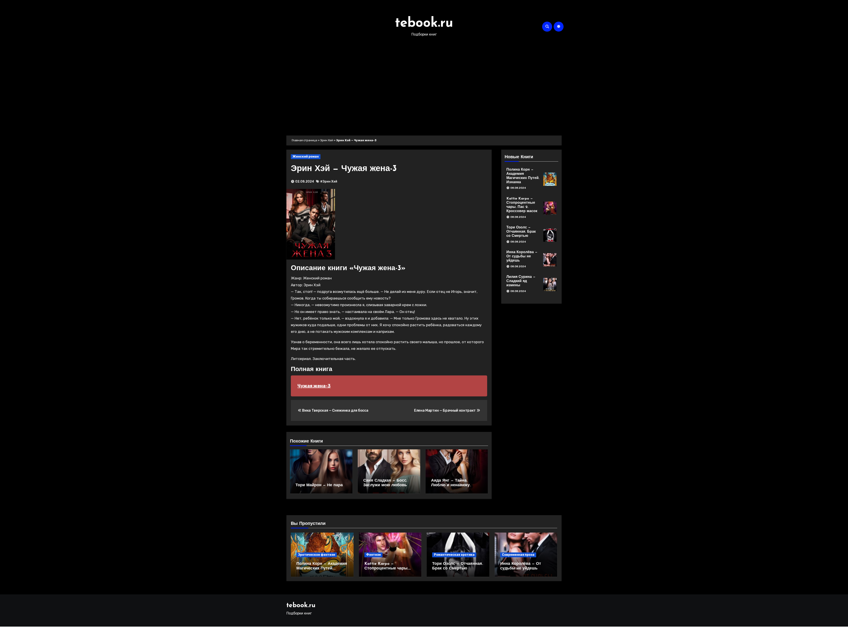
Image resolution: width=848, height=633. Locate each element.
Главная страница (304, 140)
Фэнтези (373, 555)
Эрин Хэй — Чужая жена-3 (344, 169)
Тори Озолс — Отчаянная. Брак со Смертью (521, 232)
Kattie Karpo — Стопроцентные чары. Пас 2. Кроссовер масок (388, 568)
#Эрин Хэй (328, 181)
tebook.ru (424, 23)
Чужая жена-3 (314, 385)
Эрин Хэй (326, 140)
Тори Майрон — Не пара (319, 485)
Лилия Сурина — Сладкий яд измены (521, 281)
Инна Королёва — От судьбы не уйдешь (522, 256)
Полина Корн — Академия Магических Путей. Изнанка (321, 568)
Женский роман (306, 156)
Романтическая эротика (454, 555)
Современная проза (518, 555)
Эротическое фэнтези (316, 555)
